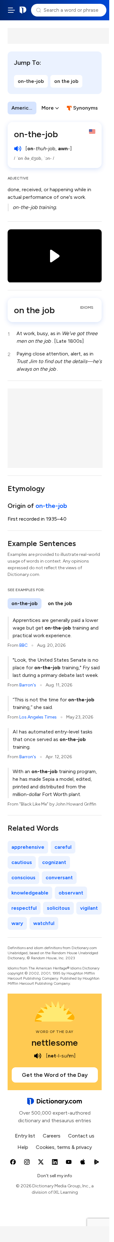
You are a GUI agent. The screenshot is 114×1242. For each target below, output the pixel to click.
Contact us (81, 1136)
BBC (23, 645)
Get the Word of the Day (55, 1074)
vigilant (89, 908)
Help (22, 1147)
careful (63, 847)
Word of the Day (54, 1031)
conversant (59, 877)
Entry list (25, 1136)
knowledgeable (29, 893)
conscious (23, 877)
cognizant (54, 862)
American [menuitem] (22, 108)
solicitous (58, 908)
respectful (24, 908)
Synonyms (85, 108)
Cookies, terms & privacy (64, 1147)
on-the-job (31, 81)
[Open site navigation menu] (11, 10)
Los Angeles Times (38, 717)
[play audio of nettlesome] (37, 1056)
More (47, 108)
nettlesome (54, 1042)
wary (17, 923)
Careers (51, 1136)
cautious (21, 862)
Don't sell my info (54, 1175)
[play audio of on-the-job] (18, 148)
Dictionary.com (23, 10)
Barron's (27, 685)
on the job (66, 81)
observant (71, 893)
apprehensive (27, 847)
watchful (43, 923)
